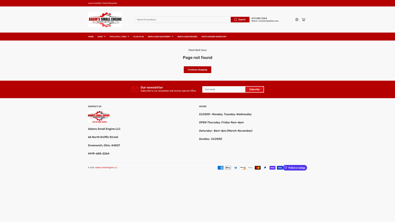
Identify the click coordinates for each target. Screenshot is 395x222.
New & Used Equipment (159, 36)
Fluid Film (138, 36)
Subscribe (254, 89)
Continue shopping (197, 69)
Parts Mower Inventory (214, 36)
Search (241, 19)
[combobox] (192, 19)
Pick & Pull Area (118, 36)
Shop (100, 36)
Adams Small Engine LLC (106, 167)
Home (91, 36)
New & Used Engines (187, 36)
